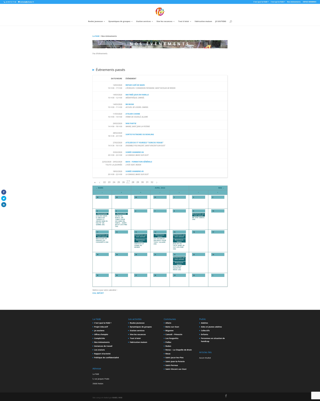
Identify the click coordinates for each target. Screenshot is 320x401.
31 (147, 182)
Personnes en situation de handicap (213, 339)
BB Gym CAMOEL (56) (198, 218)
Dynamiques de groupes (119, 18)
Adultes (204, 323)
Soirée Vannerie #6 (135, 152)
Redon (168, 346)
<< (94, 182)
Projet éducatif (101, 327)
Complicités (99, 338)
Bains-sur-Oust (172, 327)
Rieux (168, 353)
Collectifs (205, 330)
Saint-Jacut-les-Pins (175, 357)
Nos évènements (294, 2)
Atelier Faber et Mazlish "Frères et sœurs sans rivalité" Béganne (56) (102, 220)
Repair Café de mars (135, 85)
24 (114, 182)
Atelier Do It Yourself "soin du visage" (144, 142)
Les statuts (99, 350)
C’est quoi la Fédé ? (260, 2)
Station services (143, 18)
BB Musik (130, 104)
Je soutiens (99, 330)
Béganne (170, 330)
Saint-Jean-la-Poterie (175, 361)
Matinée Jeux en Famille (137, 94)
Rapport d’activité (102, 353)
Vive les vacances (164, 18)
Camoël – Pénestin (174, 334)
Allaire (168, 323)
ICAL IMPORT (98, 293)
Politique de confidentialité (106, 357)
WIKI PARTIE (131, 123)
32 (152, 182)
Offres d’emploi (101, 334)
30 (142, 182)
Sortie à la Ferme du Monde (139, 245)
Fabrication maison (203, 18)
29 (137, 182)
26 (123, 182)
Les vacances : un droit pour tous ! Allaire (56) (160, 241)
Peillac (168, 342)
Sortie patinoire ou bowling (140, 134)
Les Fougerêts (172, 338)
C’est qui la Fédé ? (278, 2)
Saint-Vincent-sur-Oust (176, 369)
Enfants (204, 334)
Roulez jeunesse (95, 18)
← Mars (99, 187)
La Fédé (95, 36)
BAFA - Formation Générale (139, 161)
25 (118, 182)
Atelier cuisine (133, 114)
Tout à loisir (183, 18)
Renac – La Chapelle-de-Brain (179, 350)
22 (104, 182)
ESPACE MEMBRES (309, 2)
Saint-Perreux (172, 365)
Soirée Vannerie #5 (135, 171)
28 (133, 182)
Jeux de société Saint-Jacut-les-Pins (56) (179, 246)
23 (109, 182)
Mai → (221, 187)
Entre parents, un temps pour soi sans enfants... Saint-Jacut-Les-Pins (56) (121, 221)
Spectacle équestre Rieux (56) (177, 268)
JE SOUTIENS (220, 18)
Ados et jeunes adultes (211, 327)
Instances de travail (103, 346)
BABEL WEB (117, 397)
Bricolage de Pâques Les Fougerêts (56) (102, 240)
